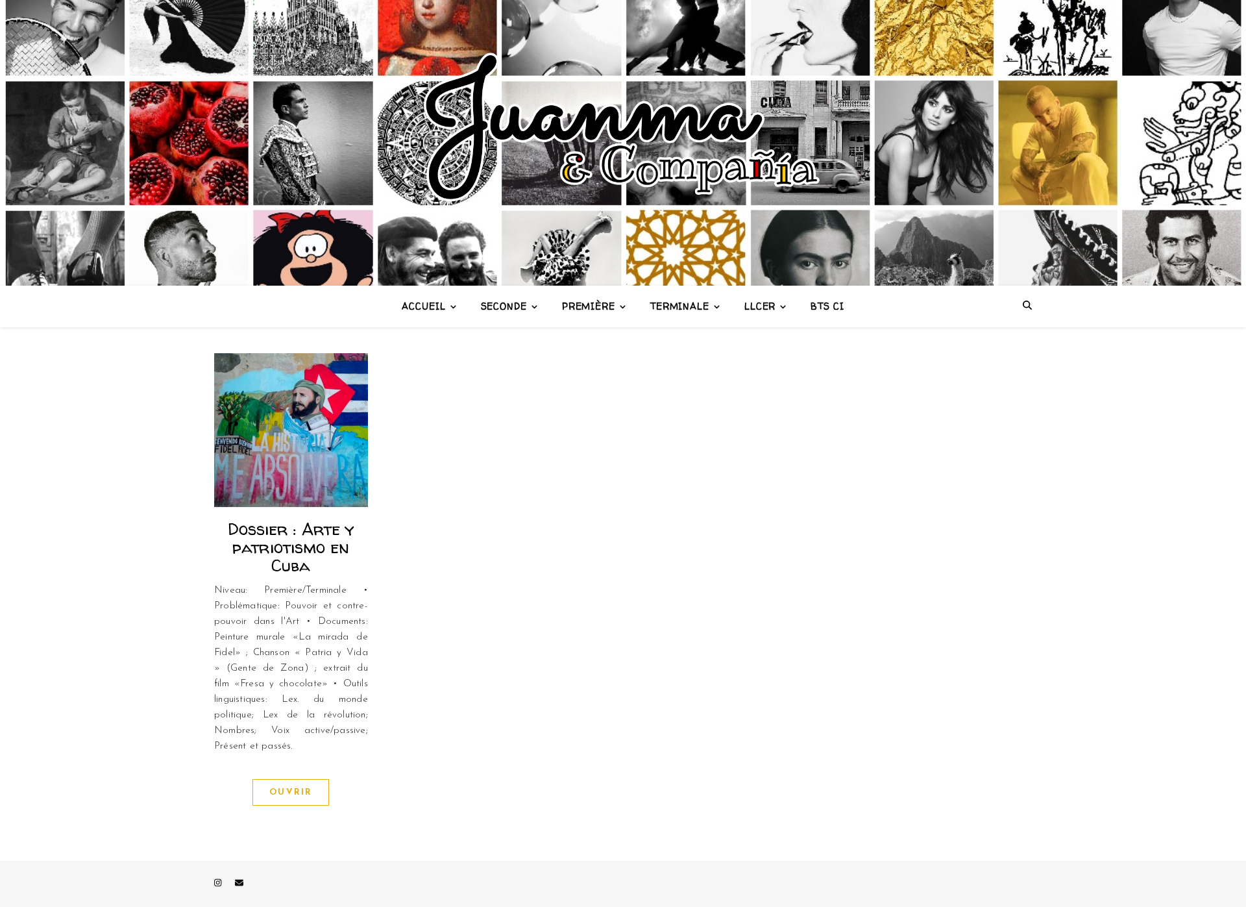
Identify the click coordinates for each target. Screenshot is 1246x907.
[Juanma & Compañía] (623, 143)
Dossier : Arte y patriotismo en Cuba (291, 547)
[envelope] (239, 884)
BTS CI (827, 306)
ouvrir (290, 792)
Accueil (423, 306)
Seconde (504, 306)
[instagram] (219, 884)
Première (588, 306)
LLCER (760, 306)
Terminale (679, 306)
